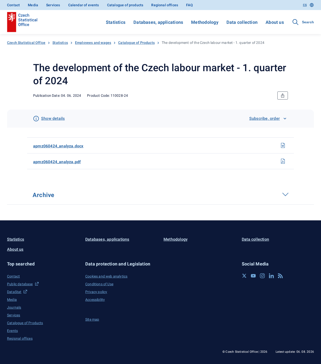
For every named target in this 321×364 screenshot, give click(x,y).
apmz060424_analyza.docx (58, 146)
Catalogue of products (125, 5)
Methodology (204, 22)
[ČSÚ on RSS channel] (280, 275)
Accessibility (95, 300)
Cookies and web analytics (106, 276)
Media (33, 5)
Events (12, 331)
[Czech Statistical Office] (22, 22)
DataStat (14, 292)
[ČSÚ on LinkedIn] (271, 275)
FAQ (189, 5)
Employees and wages (93, 43)
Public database (20, 284)
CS (305, 5)
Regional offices (164, 5)
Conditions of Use (99, 284)
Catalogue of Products (136, 43)
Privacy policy (96, 292)
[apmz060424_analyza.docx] (283, 145)
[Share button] (282, 96)
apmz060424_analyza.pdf (57, 161)
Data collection (242, 22)
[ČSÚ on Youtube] (253, 275)
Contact (13, 5)
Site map (92, 319)
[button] (43, 263)
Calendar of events (83, 5)
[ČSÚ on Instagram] (262, 275)
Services (53, 5)
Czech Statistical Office (26, 43)
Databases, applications (158, 22)
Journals (14, 307)
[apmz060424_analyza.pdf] (283, 161)
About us (275, 22)
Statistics (115, 22)
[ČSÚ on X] (244, 275)
